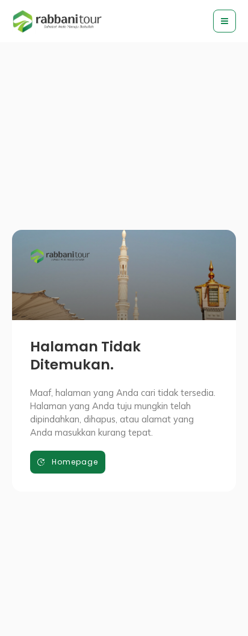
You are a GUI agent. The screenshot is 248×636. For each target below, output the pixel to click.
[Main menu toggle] (224, 21)
